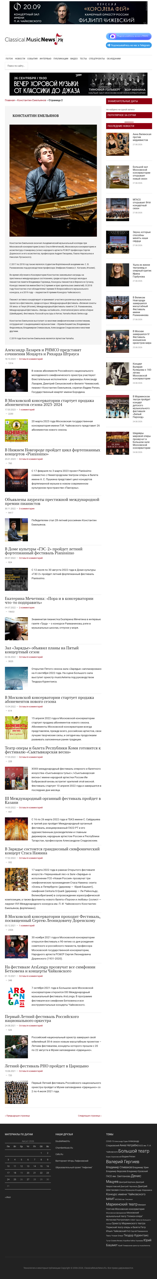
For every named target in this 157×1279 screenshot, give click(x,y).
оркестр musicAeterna (141, 1246)
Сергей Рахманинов (139, 1231)
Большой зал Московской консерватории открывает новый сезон (141, 172)
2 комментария (26, 607)
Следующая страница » (89, 1115)
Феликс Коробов (123, 1241)
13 (28, 1166)
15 (41, 1166)
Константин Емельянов (31, 100)
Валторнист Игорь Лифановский (72, 1161)
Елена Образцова (127, 1190)
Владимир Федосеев (116, 1171)
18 (15, 1173)
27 (28, 1179)
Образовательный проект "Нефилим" (74, 1167)
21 (34, 1173)
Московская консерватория (129, 1209)
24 (8, 1179)
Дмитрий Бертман (127, 1182)
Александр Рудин (121, 1141)
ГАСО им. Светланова (118, 1176)
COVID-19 (110, 1141)
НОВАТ (133, 1220)
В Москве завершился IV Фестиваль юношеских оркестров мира (142, 337)
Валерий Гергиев (122, 1161)
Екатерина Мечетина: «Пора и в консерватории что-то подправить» (49, 600)
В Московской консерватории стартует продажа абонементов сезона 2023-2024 (49, 402)
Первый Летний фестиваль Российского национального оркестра (42, 1018)
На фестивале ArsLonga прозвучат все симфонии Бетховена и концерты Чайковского (50, 968)
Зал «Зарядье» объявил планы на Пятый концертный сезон (42, 649)
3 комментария (26, 508)
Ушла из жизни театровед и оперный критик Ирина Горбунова (142, 270)
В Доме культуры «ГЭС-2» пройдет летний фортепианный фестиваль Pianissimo (43, 550)
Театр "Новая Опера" (114, 1236)
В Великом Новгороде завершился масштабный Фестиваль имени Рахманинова (140, 306)
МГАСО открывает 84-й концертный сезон (142, 204)
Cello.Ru (59, 1154)
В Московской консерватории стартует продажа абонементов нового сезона (49, 699)
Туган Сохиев (111, 1241)
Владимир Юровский (137, 1171)
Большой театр (133, 1151)
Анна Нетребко (129, 1145)
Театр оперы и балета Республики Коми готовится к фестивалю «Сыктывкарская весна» (53, 749)
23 (47, 1173)
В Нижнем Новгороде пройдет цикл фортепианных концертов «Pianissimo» (52, 451)
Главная (10, 100)
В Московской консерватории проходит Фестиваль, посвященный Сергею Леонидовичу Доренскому (52, 918)
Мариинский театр (122, 1204)
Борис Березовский (114, 1157)
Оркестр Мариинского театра (128, 1223)
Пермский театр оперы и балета (123, 1227)
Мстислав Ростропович (118, 1220)
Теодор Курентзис (136, 1235)
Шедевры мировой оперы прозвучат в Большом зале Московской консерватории (142, 440)
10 (8, 1166)
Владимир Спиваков (119, 1167)
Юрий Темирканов (125, 1245)
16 (47, 1166)
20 (28, 1173)
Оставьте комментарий (31, 359)
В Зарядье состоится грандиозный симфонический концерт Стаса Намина (52, 850)
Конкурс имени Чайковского (126, 1194)
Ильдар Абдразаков (143, 1190)
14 (34, 1166)
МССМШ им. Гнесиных (124, 1199)
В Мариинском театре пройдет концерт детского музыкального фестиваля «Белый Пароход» (141, 407)
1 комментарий (26, 409)
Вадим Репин (128, 1156)
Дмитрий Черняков (129, 1186)
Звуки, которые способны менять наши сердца (142, 236)
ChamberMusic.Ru (64, 1148)
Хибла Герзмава (136, 1241)
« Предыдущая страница (17, 1115)
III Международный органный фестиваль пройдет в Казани (53, 800)
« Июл (8, 1197)
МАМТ (110, 1199)
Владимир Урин (140, 1167)
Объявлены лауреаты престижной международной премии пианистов (52, 501)
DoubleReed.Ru (63, 1141)
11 (15, 1166)
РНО (128, 1231)
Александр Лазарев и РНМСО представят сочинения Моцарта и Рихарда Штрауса (43, 351)
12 (21, 1166)
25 (15, 1179)
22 (41, 1173)
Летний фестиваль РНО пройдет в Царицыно (47, 1065)
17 (8, 1173)
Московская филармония (116, 1213)
